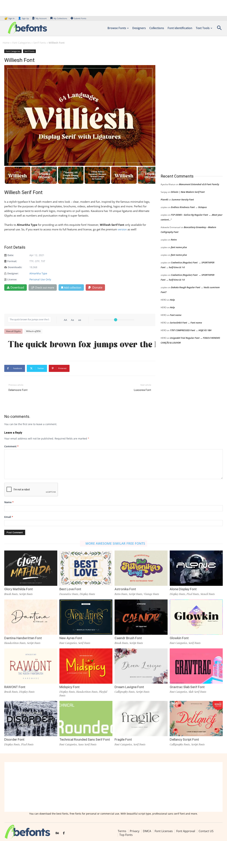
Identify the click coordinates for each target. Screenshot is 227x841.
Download (17, 287)
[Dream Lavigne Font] (141, 666)
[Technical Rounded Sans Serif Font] (85, 718)
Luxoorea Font (142, 390)
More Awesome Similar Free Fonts (115, 543)
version (122, 229)
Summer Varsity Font (183, 199)
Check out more (44, 287)
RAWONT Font (14, 687)
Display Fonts (87, 594)
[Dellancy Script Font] (196, 718)
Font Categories (21, 42)
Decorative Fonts (68, 594)
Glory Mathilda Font (18, 589)
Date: (10, 255)
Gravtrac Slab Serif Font (187, 687)
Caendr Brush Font (128, 638)
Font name (175, 315)
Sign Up (23, 18)
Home (6, 42)
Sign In (9, 18)
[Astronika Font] (141, 568)
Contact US (206, 831)
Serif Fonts (39, 42)
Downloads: (15, 267)
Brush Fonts (11, 594)
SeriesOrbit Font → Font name (186, 322)
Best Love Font (70, 589)
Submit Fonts (80, 18)
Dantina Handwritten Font (23, 638)
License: (12, 279)
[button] (219, 29)
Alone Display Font (183, 589)
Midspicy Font (69, 687)
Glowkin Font (179, 638)
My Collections (60, 18)
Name (9, 502)
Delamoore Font (18, 390)
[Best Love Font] (85, 568)
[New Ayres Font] (85, 617)
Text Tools (203, 28)
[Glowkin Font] (196, 617)
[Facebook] (64, 833)
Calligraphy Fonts (125, 691)
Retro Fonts (121, 594)
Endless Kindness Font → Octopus (189, 207)
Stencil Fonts (207, 594)
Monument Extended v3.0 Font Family (199, 184)
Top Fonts (126, 834)
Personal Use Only (40, 279)
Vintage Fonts (151, 594)
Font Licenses (164, 831)
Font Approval (185, 831)
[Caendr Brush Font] (141, 617)
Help (172, 299)
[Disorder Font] (30, 718)
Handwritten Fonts (15, 643)
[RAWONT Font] (30, 666)
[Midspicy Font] (85, 666)
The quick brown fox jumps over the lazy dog (81, 344)
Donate (97, 287)
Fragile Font (123, 739)
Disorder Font (14, 739)
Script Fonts (26, 594)
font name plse (179, 247)
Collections (156, 28)
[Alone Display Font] (196, 568)
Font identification (180, 28)
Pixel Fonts (193, 594)
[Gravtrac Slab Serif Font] (196, 666)
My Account (41, 18)
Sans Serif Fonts (87, 744)
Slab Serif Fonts (197, 691)
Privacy (134, 831)
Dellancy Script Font (184, 739)
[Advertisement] (187, 108)
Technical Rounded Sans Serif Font (84, 739)
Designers (139, 28)
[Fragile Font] (141, 718)
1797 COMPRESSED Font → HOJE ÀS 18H (190, 330)
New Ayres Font (70, 638)
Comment (11, 446)
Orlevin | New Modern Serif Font (188, 191)
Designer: (13, 273)
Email (8, 517)
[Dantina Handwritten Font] (30, 617)
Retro (174, 239)
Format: (12, 261)
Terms (122, 831)
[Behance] (57, 833)
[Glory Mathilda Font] (30, 568)
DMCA (147, 831)
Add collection (72, 287)
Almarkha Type (38, 273)
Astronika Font (125, 589)
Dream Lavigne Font (129, 687)
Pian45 (164, 199)
